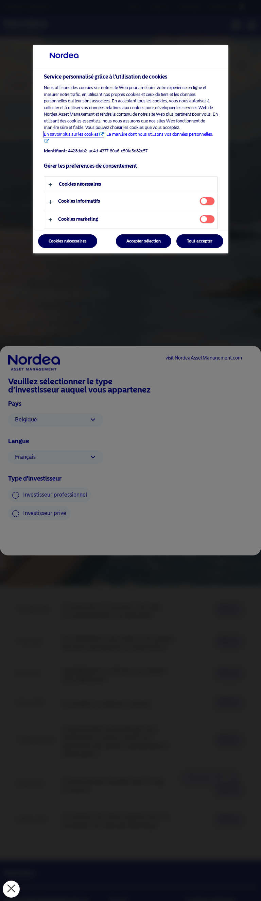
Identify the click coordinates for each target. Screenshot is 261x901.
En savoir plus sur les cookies (71, 134)
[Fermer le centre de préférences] (11, 889)
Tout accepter (200, 241)
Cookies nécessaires (68, 241)
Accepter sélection (143, 241)
